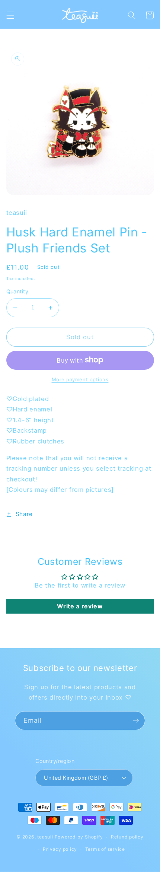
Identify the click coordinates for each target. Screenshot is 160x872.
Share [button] (24, 514)
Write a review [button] (80, 606)
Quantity (17, 291)
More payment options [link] (80, 379)
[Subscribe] (136, 721)
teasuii (45, 837)
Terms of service (105, 849)
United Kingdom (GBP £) (76, 777)
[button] (10, 15)
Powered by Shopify (79, 837)
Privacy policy (60, 849)
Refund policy (127, 837)
